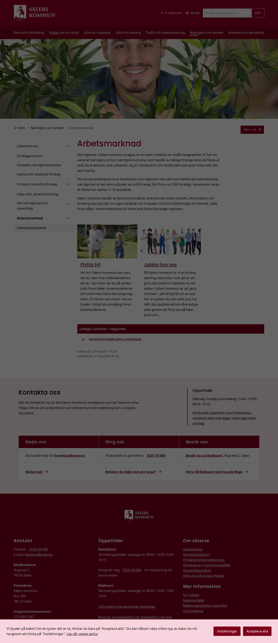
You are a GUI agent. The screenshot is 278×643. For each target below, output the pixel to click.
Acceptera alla (257, 631)
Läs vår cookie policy (82, 634)
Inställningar (227, 631)
